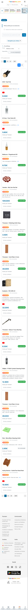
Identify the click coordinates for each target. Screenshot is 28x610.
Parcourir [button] (8, 608)
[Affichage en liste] (22, 65)
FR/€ (26, 5)
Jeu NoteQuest (18, 553)
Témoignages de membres (6, 526)
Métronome (17, 555)
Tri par (3, 48)
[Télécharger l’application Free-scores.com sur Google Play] (14, 573)
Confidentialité (5, 532)
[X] (16, 567)
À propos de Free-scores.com (6, 520)
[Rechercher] (21, 4)
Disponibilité (4, 51)
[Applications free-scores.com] (2, 10)
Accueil (2, 608)
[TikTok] (20, 567)
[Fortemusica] (8, 582)
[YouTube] (12, 567)
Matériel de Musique (5, 552)
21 (7, 61)
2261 (15, 61)
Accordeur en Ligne (19, 546)
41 (10, 61)
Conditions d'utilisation (7, 529)
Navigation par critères (13, 40)
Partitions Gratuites (8, 543)
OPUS (19, 608)
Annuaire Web (18, 549)
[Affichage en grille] (19, 65)
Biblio (14, 608)
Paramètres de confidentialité (5, 535)
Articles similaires (7, 101)
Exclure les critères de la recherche (14, 29)
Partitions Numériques (5, 548)
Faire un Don (18, 529)
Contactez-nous (6, 523)
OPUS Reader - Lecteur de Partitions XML (20, 543)
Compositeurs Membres (20, 520)
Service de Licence (19, 524)
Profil (25, 608)
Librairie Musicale (8, 545)
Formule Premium (19, 526)
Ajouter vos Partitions (20, 522)
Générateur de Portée (20, 551)
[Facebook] (8, 567)
